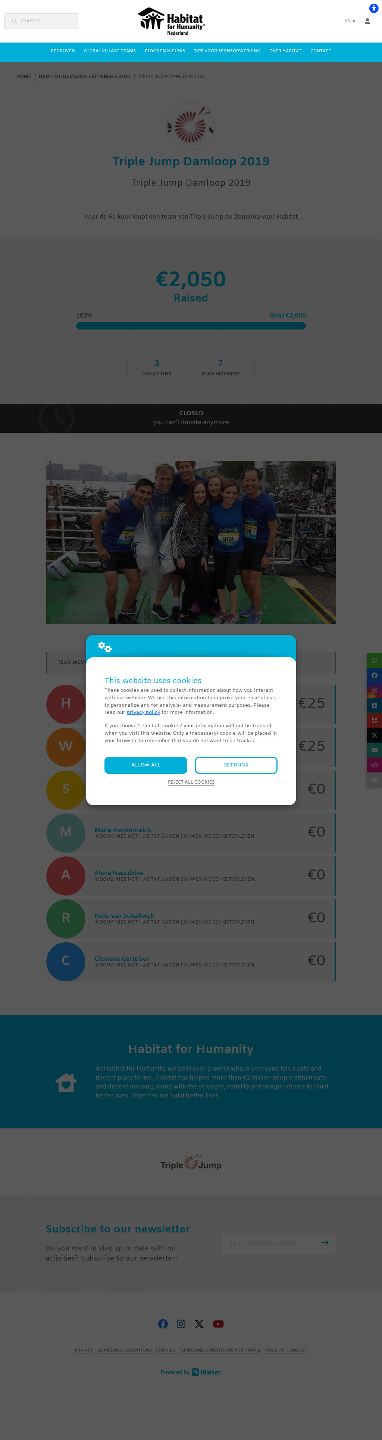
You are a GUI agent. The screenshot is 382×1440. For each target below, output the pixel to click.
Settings (236, 765)
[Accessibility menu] (373, 8)
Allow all (146, 765)
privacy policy (143, 712)
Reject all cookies (191, 782)
